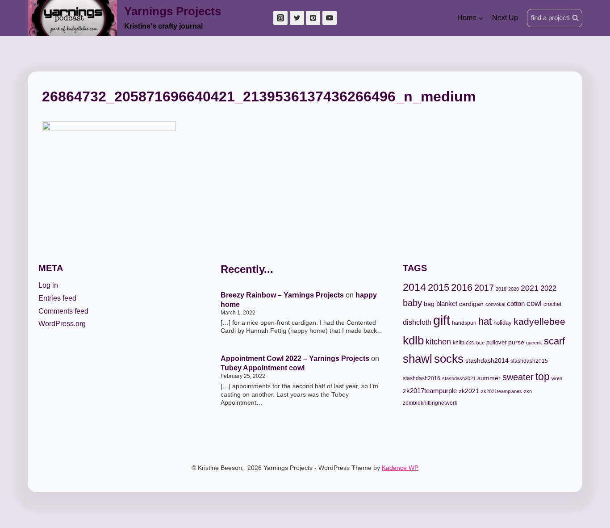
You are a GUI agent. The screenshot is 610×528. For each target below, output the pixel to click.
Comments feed (63, 311)
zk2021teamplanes (501, 391)
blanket (446, 303)
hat (485, 321)
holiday (502, 322)
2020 (513, 289)
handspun (464, 323)
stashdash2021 (459, 378)
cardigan (471, 303)
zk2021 (469, 390)
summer (489, 378)
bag (429, 303)
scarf (554, 341)
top (542, 376)
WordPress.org (62, 323)
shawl (417, 358)
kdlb (413, 340)
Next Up (505, 17)
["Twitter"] (297, 18)
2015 (438, 287)
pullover (496, 342)
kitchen (438, 341)
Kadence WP (400, 467)
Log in (48, 285)
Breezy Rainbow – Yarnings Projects (282, 295)
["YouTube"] (329, 18)
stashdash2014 (487, 360)
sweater (518, 377)
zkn (528, 391)
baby (412, 303)
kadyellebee (539, 321)
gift (441, 320)
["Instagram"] (280, 18)
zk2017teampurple (430, 390)
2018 (501, 289)
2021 (530, 288)
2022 (548, 288)
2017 (484, 288)
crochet (552, 304)
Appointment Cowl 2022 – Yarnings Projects (295, 358)
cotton (516, 303)
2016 (461, 287)
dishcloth (417, 322)
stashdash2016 (421, 378)
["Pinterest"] (313, 18)
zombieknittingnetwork (430, 403)
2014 (414, 287)
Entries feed (57, 298)
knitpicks (463, 342)
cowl (534, 303)
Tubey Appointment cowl (263, 368)
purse (516, 342)
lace (480, 342)
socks (449, 358)
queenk (534, 342)
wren (557, 378)
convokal (495, 304)
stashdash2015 (529, 361)
